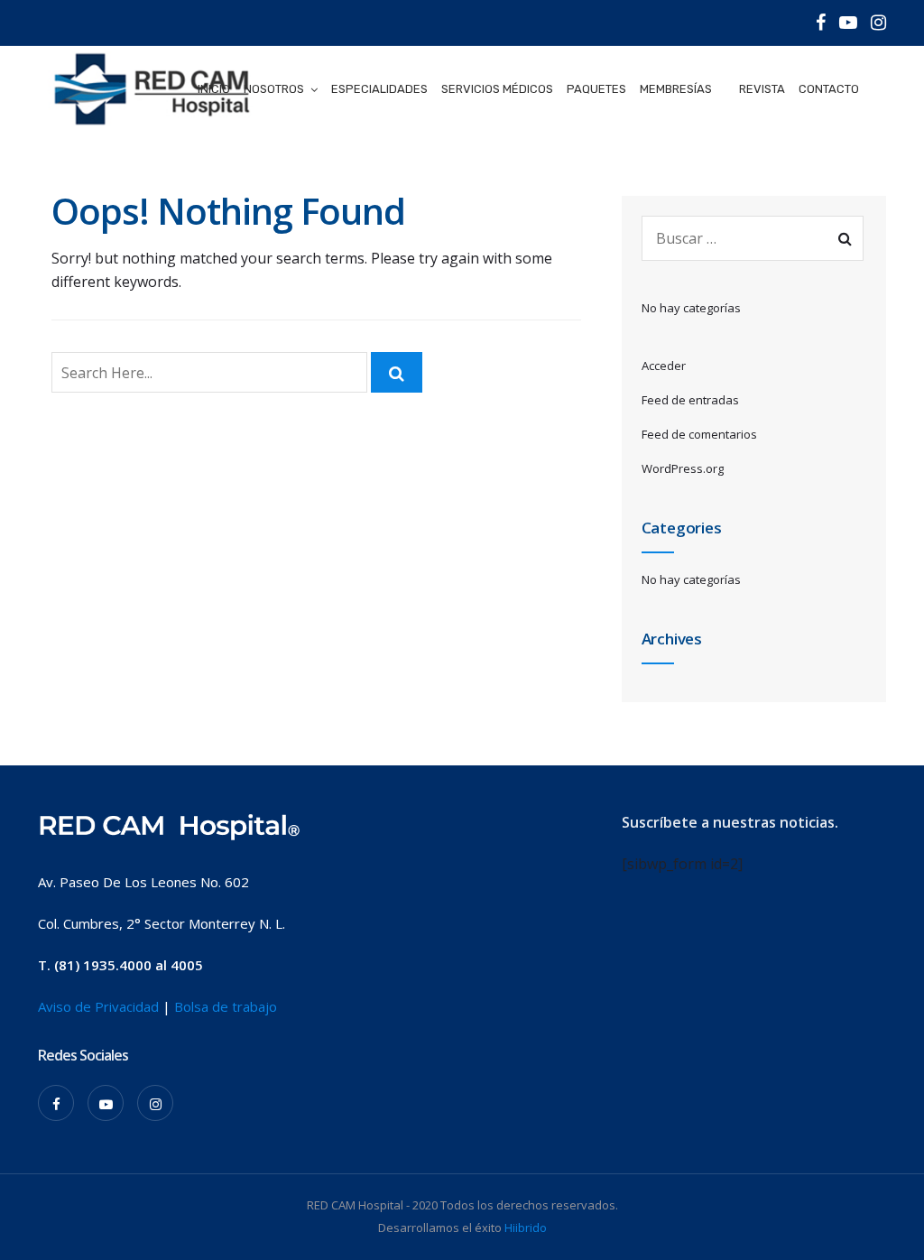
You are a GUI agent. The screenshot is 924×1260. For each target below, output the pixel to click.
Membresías (676, 89)
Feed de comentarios (699, 434)
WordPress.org (683, 468)
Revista (762, 89)
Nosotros (274, 89)
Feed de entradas (690, 400)
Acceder (664, 365)
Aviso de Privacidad (98, 1006)
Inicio (214, 89)
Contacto (829, 89)
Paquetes (596, 89)
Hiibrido (525, 1227)
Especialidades (379, 89)
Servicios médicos (497, 89)
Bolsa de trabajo (225, 1006)
